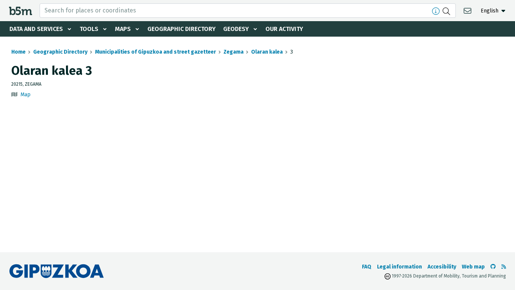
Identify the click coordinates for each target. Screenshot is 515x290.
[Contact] (468, 10)
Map (25, 94)
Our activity (284, 28)
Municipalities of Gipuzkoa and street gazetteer (155, 52)
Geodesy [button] (236, 28)
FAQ (366, 267)
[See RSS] (503, 267)
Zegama (234, 52)
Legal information (399, 267)
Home (18, 52)
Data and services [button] (36, 28)
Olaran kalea (267, 52)
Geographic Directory (181, 28)
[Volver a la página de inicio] (20, 10)
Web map (473, 267)
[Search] (447, 10)
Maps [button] (123, 28)
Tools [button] (89, 28)
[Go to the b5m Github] (493, 267)
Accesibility (442, 267)
